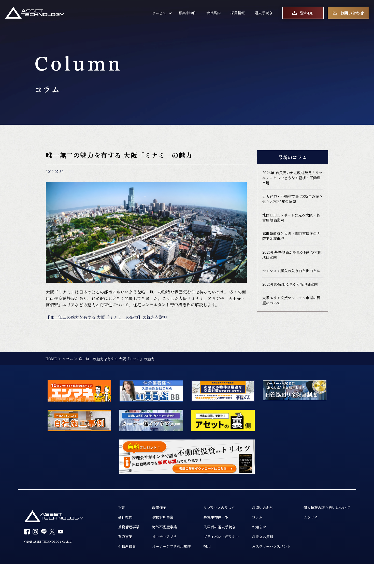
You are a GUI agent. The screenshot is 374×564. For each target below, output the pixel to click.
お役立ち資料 (262, 536)
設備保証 (159, 507)
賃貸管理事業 (128, 526)
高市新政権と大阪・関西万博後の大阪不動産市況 (291, 236)
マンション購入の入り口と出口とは (291, 270)
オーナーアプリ (164, 536)
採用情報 (238, 12)
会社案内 (213, 12)
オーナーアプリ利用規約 (171, 546)
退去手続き (263, 12)
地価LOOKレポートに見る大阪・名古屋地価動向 (291, 217)
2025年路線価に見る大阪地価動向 (290, 284)
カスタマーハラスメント (271, 546)
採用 (207, 546)
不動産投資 (127, 546)
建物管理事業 (163, 517)
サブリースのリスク (219, 507)
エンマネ (311, 517)
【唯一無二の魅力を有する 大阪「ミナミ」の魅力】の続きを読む (106, 317)
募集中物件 (187, 12)
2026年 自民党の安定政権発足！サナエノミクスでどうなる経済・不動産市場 (292, 177)
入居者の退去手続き (220, 526)
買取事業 (125, 536)
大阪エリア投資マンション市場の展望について (291, 300)
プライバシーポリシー (221, 536)
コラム (257, 517)
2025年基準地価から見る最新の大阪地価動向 (292, 255)
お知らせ (259, 526)
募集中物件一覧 (216, 517)
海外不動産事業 (164, 526)
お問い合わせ (262, 507)
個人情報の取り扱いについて (327, 507)
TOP (121, 507)
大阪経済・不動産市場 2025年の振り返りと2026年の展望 (292, 199)
